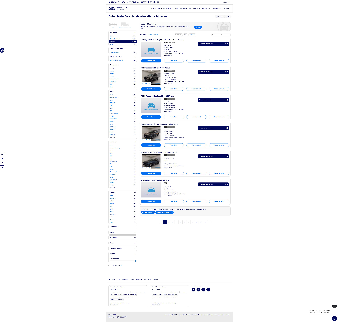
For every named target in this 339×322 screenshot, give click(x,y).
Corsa (122, 169)
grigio (122, 211)
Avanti (192, 34)
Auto (113, 279)
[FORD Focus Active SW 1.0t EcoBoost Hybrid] (151, 161)
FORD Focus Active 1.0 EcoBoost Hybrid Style (159, 124)
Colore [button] (112, 192)
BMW (122, 100)
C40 (122, 163)
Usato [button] (175, 8)
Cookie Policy (197, 314)
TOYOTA (122, 134)
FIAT (122, 105)
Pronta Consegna (122, 38)
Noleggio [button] (195, 8)
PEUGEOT (122, 126)
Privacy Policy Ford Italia (171, 314)
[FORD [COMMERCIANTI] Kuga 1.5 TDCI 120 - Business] (151, 49)
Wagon (122, 73)
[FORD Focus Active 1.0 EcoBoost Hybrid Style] (151, 133)
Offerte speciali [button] (116, 57)
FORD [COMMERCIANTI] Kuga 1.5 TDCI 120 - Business (162, 40)
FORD (122, 95)
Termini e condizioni (220, 314)
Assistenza (147, 279)
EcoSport (122, 174)
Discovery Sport (122, 171)
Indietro (178, 34)
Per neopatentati (115, 265)
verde (122, 222)
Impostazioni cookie (208, 314)
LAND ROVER (122, 113)
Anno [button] (112, 243)
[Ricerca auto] (2, 154)
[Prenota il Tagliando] (2, 167)
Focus (122, 185)
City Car (122, 68)
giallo (122, 209)
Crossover (122, 81)
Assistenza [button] (215, 8)
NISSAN (122, 121)
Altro (122, 87)
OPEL (122, 124)
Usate (228, 16)
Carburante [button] (114, 226)
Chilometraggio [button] (116, 248)
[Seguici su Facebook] (193, 289)
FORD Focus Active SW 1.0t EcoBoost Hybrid (159, 152)
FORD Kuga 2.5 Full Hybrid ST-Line (155, 180)
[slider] (135, 261)
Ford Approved (122, 52)
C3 (122, 158)
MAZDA (122, 116)
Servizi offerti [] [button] (114, 289)
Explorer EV (122, 179)
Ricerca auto (219, 16)
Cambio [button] (112, 232)
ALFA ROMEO (122, 97)
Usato (123, 41)
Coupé (122, 76)
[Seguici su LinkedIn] (198, 289)
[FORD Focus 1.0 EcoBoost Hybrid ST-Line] (151, 105)
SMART (122, 132)
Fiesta (122, 182)
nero (122, 217)
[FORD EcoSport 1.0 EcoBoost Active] (151, 77)
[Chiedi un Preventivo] (2, 163)
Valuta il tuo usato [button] (185, 8)
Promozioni (139, 279)
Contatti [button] (225, 8)
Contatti (155, 279)
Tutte (122, 36)
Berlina (122, 71)
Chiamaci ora (165, 212)
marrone (122, 214)
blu (122, 206)
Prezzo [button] (112, 253)
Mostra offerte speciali (122, 60)
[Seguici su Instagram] (203, 289)
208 (122, 145)
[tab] (123, 33)
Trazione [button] (113, 237)
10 (201, 222)
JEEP (122, 108)
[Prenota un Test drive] (2, 159)
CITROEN (122, 103)
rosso (122, 219)
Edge (122, 177)
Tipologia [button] (113, 32)
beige (122, 201)
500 (122, 150)
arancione (122, 198)
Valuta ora (198, 27)
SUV (122, 84)
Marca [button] (112, 91)
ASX (122, 156)
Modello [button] (113, 142)
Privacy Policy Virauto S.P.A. (186, 314)
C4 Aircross (122, 161)
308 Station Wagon (122, 148)
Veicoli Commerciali (122, 279)
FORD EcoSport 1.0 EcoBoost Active (155, 68)
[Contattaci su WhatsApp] (208, 289)
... (205, 222)
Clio (122, 166)
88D (122, 153)
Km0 (122, 44)
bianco (122, 203)
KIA (122, 110)
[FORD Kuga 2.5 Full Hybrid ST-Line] (151, 189)
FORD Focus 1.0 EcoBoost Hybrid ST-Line (157, 96)
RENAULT (122, 129)
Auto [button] (152, 8)
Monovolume (122, 79)
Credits (228, 314)
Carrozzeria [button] (114, 65)
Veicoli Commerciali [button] (163, 8)
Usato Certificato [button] (116, 49)
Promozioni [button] (205, 8)
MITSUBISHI (122, 118)
